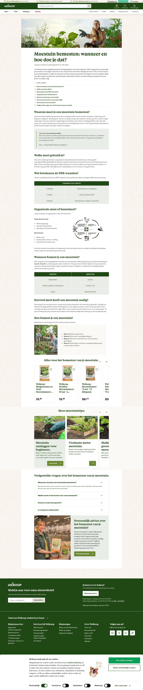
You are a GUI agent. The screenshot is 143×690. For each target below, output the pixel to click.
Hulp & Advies (93, 11)
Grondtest (37, 641)
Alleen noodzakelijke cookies (124, 668)
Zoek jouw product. (46, 6)
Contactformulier (14, 635)
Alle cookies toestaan (124, 660)
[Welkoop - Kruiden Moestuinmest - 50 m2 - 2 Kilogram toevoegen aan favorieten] (74, 369)
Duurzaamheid (89, 630)
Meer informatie (121, 686)
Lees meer (53, 463)
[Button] (92, 463)
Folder (104, 11)
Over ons (87, 627)
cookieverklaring (74, 663)
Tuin (15, 11)
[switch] (66, 685)
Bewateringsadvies (41, 630)
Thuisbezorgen (14, 638)
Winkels (112, 11)
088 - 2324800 (118, 601)
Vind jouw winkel (82, 553)
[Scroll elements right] (106, 361)
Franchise (88, 636)
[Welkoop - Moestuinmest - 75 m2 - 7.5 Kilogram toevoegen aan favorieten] (97, 369)
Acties (38, 11)
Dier (6, 11)
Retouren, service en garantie (15, 642)
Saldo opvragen (65, 630)
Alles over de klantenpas (68, 627)
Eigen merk (88, 633)
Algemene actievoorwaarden (14, 628)
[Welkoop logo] (9, 5)
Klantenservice (123, 11)
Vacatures (135, 11)
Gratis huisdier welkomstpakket (40, 637)
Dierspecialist (39, 633)
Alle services (38, 627)
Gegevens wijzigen (66, 633)
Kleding (26, 11)
